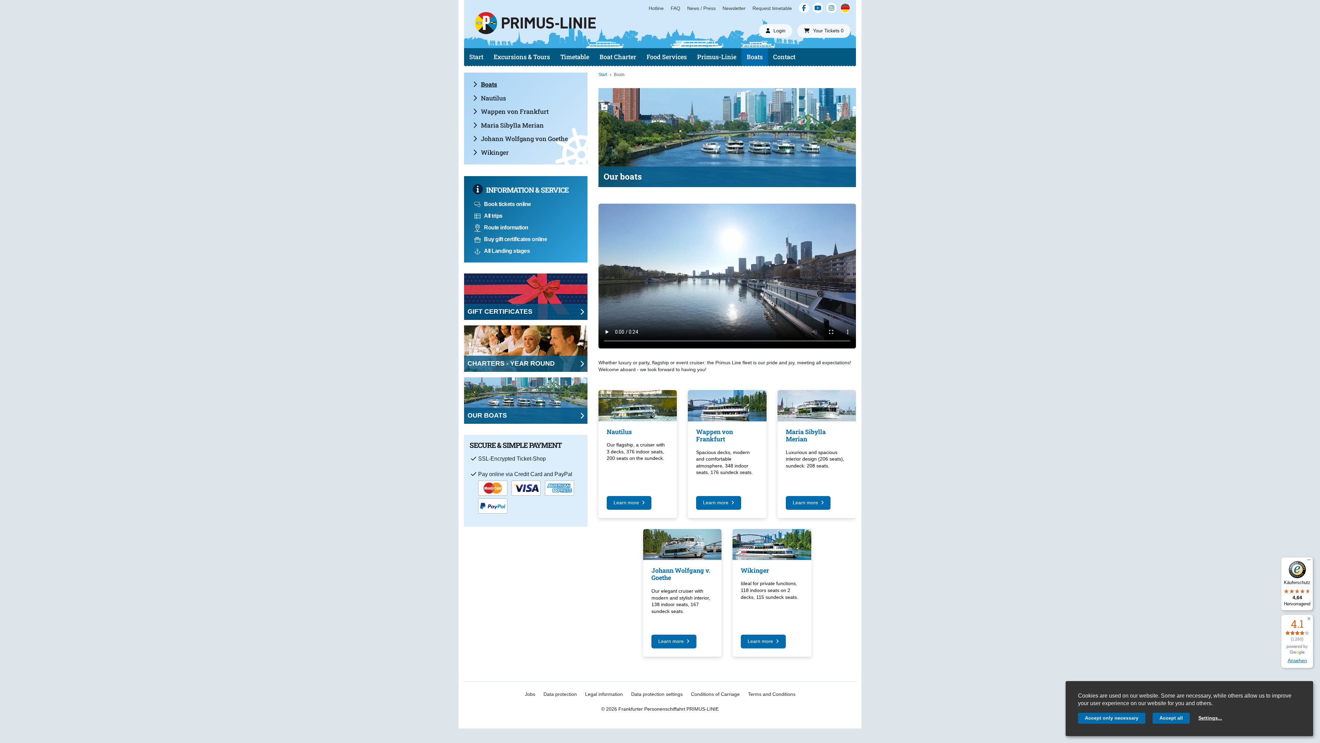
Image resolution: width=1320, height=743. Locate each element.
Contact (784, 57)
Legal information (604, 694)
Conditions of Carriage (715, 694)
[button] (1309, 619)
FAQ (675, 8)
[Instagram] (831, 8)
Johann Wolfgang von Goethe (524, 138)
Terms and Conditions (771, 694)
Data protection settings (657, 694)
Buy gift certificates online (515, 239)
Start (476, 57)
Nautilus (493, 98)
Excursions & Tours (522, 57)
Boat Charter (618, 57)
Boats (755, 57)
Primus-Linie (716, 57)
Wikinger (495, 152)
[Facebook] (804, 8)
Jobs (530, 694)
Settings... (1210, 718)
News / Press (701, 8)
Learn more (626, 502)
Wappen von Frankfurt (515, 111)
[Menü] (1309, 561)
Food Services (667, 57)
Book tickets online (507, 204)
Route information (506, 227)
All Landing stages (507, 251)
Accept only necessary (1111, 718)
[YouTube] (818, 8)
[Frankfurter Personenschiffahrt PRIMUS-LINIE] (584, 36)
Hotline (656, 8)
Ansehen (1297, 660)
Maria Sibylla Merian (512, 125)
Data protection (560, 694)
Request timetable (772, 8)
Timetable (574, 57)
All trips (493, 216)
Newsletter (734, 8)
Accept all (1171, 718)
